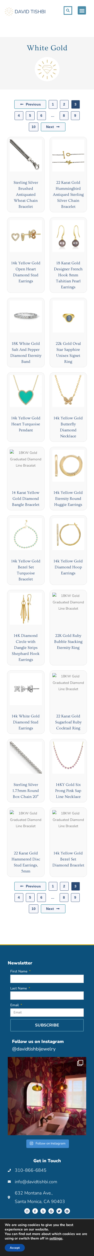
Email (15, 1005)
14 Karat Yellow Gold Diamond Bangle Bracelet (25, 498)
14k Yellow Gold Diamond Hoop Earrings (68, 567)
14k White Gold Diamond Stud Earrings (26, 722)
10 (34, 127)
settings (55, 1238)
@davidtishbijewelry (34, 1049)
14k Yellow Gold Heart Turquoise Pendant (25, 424)
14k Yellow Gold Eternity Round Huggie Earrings (68, 498)
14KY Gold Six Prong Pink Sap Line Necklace (68, 790)
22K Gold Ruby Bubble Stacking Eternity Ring (68, 641)
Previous (33, 104)
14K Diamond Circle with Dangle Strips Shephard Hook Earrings (26, 647)
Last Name (19, 988)
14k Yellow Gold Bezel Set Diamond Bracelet (68, 859)
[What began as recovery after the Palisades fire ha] (47, 1096)
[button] (82, 10)
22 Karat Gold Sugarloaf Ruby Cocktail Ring (68, 722)
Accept (15, 1248)
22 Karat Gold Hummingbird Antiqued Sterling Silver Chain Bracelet (68, 194)
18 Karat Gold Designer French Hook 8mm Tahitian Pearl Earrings (68, 275)
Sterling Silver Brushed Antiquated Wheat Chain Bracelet (26, 194)
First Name (19, 971)
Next (50, 127)
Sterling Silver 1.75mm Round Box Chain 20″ (26, 790)
